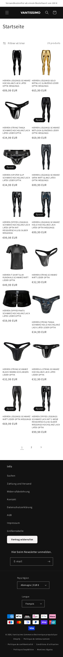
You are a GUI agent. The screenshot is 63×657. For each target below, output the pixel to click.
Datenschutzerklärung (19, 507)
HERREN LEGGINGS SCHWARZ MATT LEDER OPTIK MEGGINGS (17, 418)
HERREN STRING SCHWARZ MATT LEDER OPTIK (44, 276)
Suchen (11, 475)
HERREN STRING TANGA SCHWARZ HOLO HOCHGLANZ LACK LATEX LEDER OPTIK (46, 325)
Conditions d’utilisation (47, 644)
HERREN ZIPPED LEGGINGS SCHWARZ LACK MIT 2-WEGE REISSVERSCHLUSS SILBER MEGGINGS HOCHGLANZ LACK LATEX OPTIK (46, 422)
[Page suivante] (41, 447)
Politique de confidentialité (20, 644)
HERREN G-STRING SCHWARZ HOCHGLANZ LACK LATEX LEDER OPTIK (45, 372)
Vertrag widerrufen (22, 539)
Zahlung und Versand (19, 483)
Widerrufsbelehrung (18, 491)
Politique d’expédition (23, 649)
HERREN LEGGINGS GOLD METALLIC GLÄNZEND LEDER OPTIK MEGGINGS (45, 83)
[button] (7, 12)
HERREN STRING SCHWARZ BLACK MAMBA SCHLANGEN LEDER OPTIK (16, 372)
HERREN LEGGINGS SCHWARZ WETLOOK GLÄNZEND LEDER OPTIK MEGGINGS (46, 130)
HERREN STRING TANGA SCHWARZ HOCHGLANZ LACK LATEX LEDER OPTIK (16, 130)
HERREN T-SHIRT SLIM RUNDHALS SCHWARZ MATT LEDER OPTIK (16, 277)
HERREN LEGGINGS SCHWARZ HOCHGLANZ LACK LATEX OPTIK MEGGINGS (16, 83)
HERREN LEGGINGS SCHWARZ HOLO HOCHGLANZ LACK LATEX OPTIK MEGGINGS (46, 225)
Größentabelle (15, 530)
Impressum (13, 522)
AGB (9, 515)
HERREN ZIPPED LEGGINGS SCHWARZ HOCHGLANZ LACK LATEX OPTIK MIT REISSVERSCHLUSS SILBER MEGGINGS (16, 227)
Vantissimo (18, 634)
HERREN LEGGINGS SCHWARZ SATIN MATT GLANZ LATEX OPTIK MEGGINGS (46, 178)
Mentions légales (45, 649)
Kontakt (11, 499)
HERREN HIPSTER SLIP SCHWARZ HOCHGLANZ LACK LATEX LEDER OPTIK (16, 178)
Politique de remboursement (37, 639)
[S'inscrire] (49, 561)
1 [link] (22, 447)
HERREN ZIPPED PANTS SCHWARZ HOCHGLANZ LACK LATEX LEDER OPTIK (16, 313)
